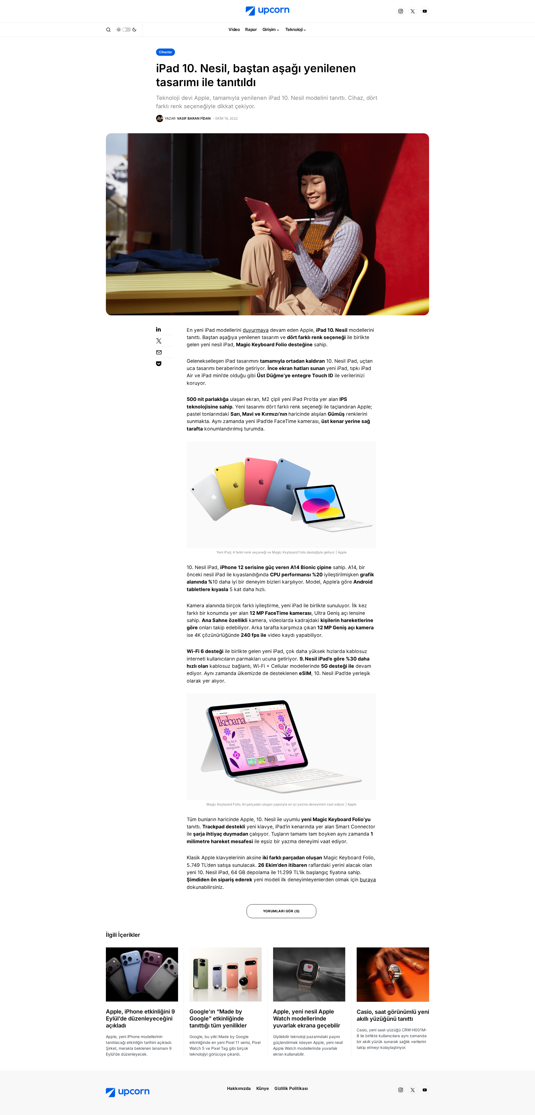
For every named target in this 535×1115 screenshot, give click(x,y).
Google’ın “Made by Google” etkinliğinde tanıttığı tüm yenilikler (218, 1018)
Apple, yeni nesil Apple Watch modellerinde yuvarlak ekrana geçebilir (306, 1018)
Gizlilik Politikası (291, 1088)
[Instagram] (400, 11)
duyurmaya (256, 330)
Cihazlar (165, 52)
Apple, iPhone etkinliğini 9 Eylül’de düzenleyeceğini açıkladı (140, 1018)
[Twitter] (412, 11)
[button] (108, 29)
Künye (262, 1088)
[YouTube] (424, 11)
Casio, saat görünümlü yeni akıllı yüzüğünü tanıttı (393, 1015)
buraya (368, 879)
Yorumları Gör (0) (281, 911)
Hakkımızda (239, 1088)
